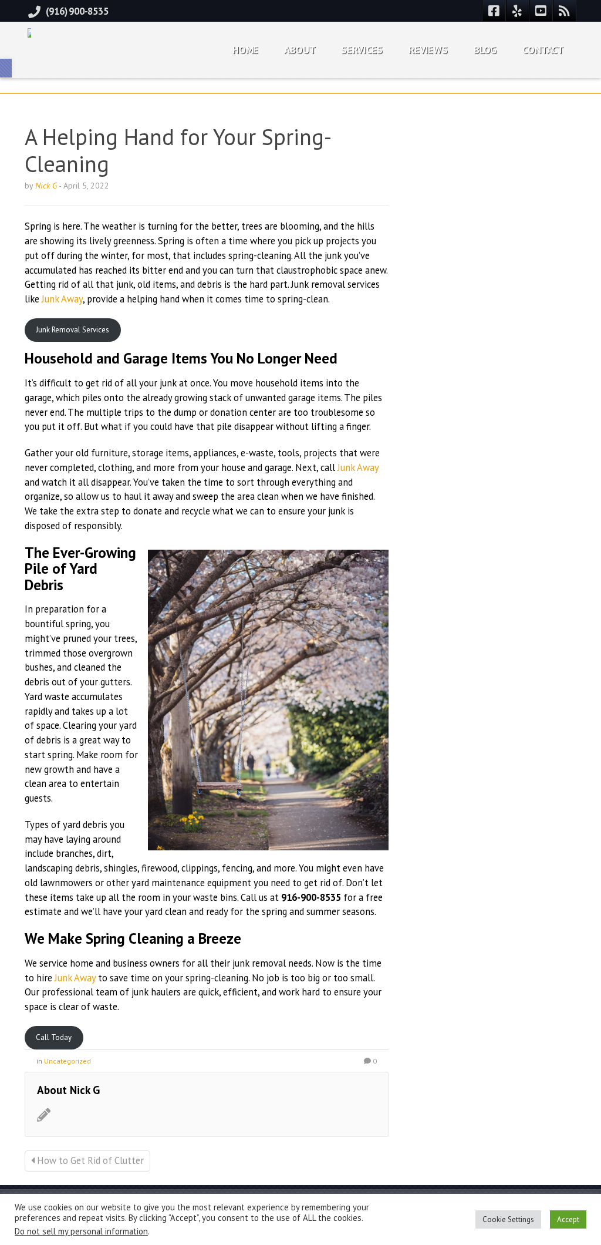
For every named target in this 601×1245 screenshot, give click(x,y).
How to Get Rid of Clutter (89, 1160)
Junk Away (62, 298)
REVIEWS (428, 49)
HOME (245, 49)
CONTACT (542, 49)
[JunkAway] (29, 30)
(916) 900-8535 (77, 11)
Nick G (46, 185)
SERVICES (362, 49)
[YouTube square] (541, 10)
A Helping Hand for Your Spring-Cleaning (178, 150)
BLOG (485, 49)
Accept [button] (568, 1219)
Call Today (54, 1037)
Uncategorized (67, 1060)
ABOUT (299, 49)
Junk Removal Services (72, 330)
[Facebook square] (494, 10)
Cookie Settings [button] (508, 1219)
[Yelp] (517, 10)
